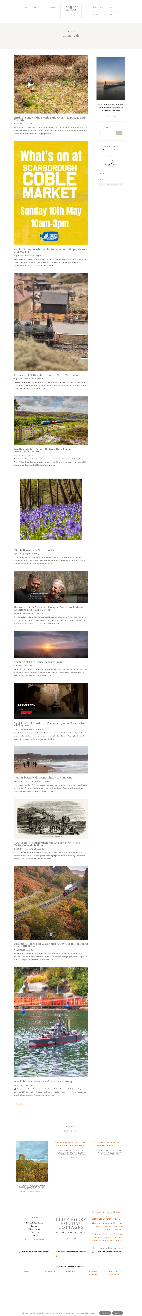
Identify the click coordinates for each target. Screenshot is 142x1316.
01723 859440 (39, 1240)
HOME (26, 7)
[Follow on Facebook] (107, 116)
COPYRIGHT (71, 1271)
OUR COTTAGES (35, 7)
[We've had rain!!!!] (97, 1227)
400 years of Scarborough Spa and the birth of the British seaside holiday (47, 844)
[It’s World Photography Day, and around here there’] (118, 1216)
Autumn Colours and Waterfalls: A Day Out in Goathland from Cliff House (51, 945)
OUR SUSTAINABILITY (97, 7)
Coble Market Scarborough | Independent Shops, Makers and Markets (50, 251)
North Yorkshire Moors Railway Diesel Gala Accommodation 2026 (42, 450)
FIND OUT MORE (93, 14)
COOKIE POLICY (49, 1271)
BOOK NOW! (111, 7)
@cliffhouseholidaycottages (108, 1248)
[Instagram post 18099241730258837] (108, 1216)
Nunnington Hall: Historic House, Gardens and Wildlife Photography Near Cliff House (71, 1152)
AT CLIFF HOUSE (49, 7)
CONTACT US (107, 14)
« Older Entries (19, 1104)
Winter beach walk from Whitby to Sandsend (43, 777)
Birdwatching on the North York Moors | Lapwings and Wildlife (49, 119)
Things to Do (29, 124)
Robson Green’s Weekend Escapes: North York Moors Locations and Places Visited (48, 608)
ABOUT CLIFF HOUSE (29, 14)
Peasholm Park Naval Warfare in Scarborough (43, 1081)
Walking (36, 554)
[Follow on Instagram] (114, 116)
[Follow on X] (111, 116)
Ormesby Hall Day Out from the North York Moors (47, 375)
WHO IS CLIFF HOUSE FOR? (48, 14)
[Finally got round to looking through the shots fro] (108, 1227)
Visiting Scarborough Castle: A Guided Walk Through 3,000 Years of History (32, 1186)
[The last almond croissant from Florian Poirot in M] (97, 1237)
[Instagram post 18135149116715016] (97, 1216)
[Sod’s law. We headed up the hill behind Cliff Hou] (118, 1237)
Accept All (105, 1313)
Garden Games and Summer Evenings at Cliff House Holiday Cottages (110, 1152)
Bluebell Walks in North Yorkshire (36, 550)
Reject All (117, 1313)
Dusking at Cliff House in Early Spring (39, 661)
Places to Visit (29, 256)
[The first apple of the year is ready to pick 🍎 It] (108, 1237)
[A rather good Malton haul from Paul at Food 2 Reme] (118, 1227)
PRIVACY (27, 1271)
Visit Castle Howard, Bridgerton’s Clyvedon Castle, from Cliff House (50, 724)
